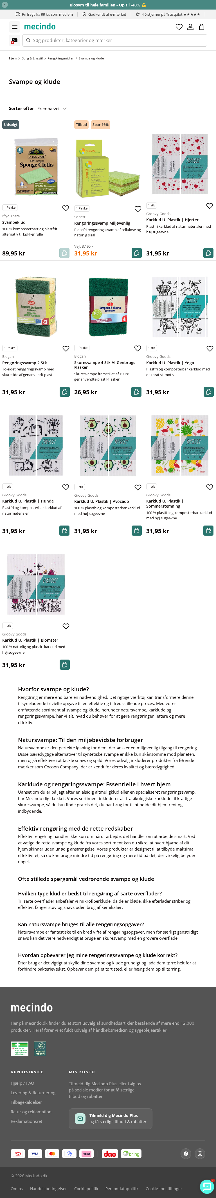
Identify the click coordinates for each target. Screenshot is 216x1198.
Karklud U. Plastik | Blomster (30, 640)
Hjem (13, 58)
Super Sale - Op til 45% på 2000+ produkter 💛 (108, 5)
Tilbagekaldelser (26, 1102)
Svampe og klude (91, 58)
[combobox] (114, 40)
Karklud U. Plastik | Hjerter (172, 219)
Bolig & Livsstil (32, 58)
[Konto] (190, 27)
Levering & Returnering (33, 1092)
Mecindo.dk (36, 1175)
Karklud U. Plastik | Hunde (28, 501)
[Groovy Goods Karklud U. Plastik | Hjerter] (179, 164)
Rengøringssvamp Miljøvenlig (102, 223)
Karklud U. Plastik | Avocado (101, 501)
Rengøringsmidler (61, 58)
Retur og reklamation (31, 1111)
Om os (17, 1188)
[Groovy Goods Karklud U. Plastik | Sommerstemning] (179, 445)
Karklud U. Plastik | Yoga (170, 362)
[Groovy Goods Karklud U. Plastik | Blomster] (36, 584)
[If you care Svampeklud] (35, 166)
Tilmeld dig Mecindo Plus (93, 1083)
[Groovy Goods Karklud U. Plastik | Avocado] (108, 445)
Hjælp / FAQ (22, 1083)
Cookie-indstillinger (164, 1188)
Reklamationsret (26, 1121)
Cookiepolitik (86, 1188)
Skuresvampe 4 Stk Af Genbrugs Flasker (104, 365)
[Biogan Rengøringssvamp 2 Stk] (36, 306)
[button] (201, 27)
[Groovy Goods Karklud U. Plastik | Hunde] (35, 445)
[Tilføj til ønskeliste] (65, 208)
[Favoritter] (179, 27)
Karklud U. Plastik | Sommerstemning (165, 504)
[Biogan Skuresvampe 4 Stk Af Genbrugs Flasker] (107, 306)
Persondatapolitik (121, 1188)
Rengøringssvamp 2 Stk (24, 362)
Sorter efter (21, 108)
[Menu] (14, 27)
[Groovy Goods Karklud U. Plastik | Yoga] (180, 306)
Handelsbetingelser (48, 1188)
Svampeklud (14, 222)
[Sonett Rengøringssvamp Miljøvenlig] (108, 167)
